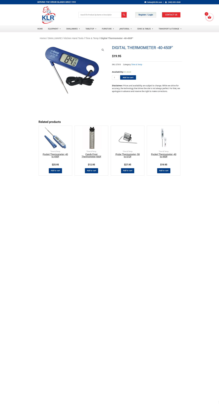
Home (43, 38)
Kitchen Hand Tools (73, 38)
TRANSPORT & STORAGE (169, 28)
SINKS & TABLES (144, 28)
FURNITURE (107, 28)
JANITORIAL (124, 28)
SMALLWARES (72, 28)
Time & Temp (92, 38)
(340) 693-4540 (174, 2)
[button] (103, 50)
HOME (40, 28)
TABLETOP (90, 28)
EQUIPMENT (53, 28)
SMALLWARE (55, 38)
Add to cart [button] (55, 170)
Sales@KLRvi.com (154, 2)
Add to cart (128, 77)
